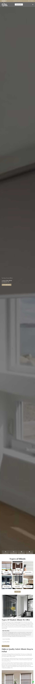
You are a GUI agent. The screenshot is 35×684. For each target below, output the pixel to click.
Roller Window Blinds (5, 630)
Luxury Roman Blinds (5, 641)
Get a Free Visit (18, 4)
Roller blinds (11, 632)
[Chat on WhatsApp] (33, 682)
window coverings (17, 622)
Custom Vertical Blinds (6, 639)
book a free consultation (6, 667)
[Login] (30, 1)
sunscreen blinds (10, 633)
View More (17, 591)
